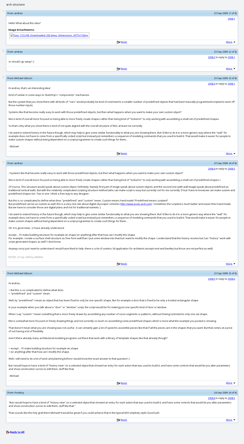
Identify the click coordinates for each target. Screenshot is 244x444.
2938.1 (231, 18)
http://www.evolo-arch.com (135, 204)
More (229, 42)
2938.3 (211, 83)
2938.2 (211, 57)
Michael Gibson (23, 78)
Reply (124, 42)
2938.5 (211, 279)
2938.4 (211, 168)
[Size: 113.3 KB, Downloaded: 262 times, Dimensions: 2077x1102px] (49, 35)
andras (18, 13)
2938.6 (211, 398)
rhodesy (19, 392)
